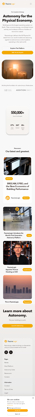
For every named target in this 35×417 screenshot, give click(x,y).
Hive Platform (8, 366)
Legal (6, 393)
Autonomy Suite (9, 370)
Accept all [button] (17, 410)
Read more (10, 405)
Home (6, 363)
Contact (7, 386)
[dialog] (17, 406)
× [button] (33, 398)
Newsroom (8, 373)
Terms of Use (8, 389)
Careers (7, 377)
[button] (17, 408)
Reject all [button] (17, 414)
